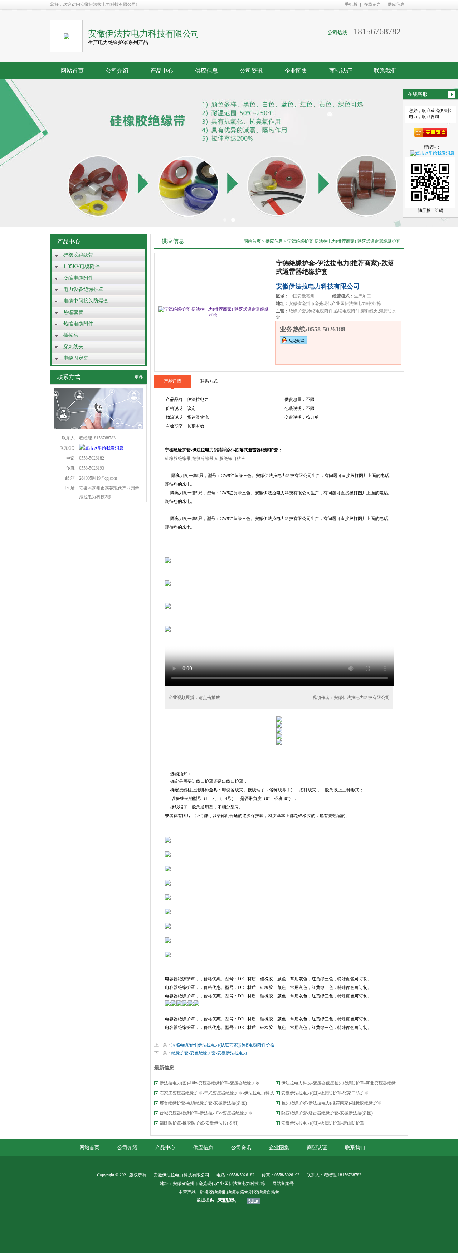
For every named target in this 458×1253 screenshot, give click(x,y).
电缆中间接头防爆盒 (85, 300)
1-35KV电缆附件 (81, 266)
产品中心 (161, 71)
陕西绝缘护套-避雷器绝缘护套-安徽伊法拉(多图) (327, 1113)
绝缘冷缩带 (203, 458)
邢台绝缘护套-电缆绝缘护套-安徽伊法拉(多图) (203, 1103)
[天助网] (218, 1200)
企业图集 (295, 71)
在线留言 (372, 4)
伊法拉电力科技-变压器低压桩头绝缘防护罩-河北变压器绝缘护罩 (338, 1084)
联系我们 (385, 71)
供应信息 (396, 4)
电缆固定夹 (75, 358)
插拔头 (70, 335)
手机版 (351, 4)
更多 (139, 377)
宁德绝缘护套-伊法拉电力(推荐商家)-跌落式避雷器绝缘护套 (343, 241)
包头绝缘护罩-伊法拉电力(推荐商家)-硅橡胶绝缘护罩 (331, 1103)
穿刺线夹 (73, 346)
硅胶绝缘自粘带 (230, 458)
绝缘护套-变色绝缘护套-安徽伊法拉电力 (209, 1052)
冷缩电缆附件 (78, 278)
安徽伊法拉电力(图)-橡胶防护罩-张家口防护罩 (325, 1093)
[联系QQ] (101, 448)
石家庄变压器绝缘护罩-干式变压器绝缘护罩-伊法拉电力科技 (217, 1093)
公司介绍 (117, 71)
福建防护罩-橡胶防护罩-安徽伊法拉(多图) (199, 1123)
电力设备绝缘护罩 (83, 289)
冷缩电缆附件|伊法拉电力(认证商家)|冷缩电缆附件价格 (222, 1045)
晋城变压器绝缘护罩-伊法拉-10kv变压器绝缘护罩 (206, 1113)
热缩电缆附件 (78, 323)
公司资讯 (251, 71)
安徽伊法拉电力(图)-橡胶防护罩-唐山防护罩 (322, 1123)
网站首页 (72, 71)
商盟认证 (340, 71)
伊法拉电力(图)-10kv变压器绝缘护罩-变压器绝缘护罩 (210, 1083)
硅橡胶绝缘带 (78, 255)
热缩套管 (73, 312)
